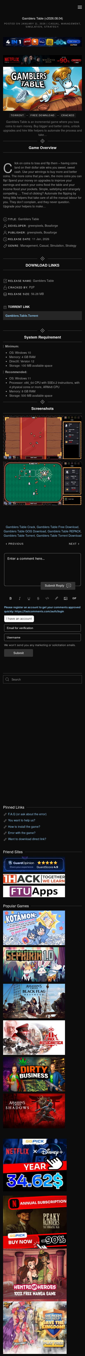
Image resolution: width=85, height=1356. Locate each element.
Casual (53, 23)
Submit (18, 653)
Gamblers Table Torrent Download (59, 535)
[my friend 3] (34, 878)
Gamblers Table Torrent (19, 535)
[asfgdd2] (35, 1274)
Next (73, 543)
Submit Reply (54, 585)
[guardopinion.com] (34, 864)
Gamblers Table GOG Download (25, 531)
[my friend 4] (34, 891)
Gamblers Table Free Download (57, 527)
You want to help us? (21, 820)
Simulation (34, 26)
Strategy (51, 26)
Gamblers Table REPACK (64, 531)
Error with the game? (21, 833)
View (34, 926)
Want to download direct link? (27, 839)
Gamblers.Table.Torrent (21, 315)
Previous (15, 543)
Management (70, 23)
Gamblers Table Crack (20, 527)
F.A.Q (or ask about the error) (27, 814)
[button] (80, 7)
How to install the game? (24, 826)
